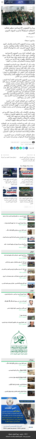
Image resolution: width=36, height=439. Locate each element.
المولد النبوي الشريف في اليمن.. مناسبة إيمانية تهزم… (15, 294)
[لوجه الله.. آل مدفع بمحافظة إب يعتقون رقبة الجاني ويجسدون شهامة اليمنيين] (31, 264)
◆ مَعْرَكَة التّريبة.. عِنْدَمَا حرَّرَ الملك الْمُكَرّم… (17, 384)
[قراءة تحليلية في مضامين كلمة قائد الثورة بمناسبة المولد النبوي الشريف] (10, 192)
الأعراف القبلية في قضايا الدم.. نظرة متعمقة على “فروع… (14, 276)
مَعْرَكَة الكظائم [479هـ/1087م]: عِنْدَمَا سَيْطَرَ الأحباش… (15, 391)
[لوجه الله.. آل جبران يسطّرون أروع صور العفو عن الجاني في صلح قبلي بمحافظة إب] (31, 271)
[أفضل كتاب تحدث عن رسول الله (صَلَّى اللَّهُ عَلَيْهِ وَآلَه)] (31, 303)
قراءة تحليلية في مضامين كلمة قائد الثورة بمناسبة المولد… (14, 237)
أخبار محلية (30, 168)
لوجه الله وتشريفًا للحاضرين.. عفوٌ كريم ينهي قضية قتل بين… (13, 283)
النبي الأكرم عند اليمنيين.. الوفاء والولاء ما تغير (16, 308)
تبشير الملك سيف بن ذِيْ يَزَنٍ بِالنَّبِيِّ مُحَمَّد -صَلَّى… (16, 230)
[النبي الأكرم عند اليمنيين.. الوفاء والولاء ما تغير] (31, 310)
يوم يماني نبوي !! (23, 315)
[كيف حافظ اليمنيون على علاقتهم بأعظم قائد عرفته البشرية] (31, 324)
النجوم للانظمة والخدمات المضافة (14, 436)
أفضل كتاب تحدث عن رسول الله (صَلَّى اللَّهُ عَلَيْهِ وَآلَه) (15, 301)
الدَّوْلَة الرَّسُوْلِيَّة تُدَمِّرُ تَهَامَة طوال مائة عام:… (17, 377)
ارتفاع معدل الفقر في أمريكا (8, 157)
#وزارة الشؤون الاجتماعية (29, 144)
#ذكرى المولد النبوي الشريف (26, 142)
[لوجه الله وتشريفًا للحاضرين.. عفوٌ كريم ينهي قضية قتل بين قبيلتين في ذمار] (31, 285)
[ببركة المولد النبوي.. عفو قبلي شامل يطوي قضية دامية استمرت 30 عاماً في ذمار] (31, 257)
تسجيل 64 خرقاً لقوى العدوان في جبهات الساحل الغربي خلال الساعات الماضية (27, 159)
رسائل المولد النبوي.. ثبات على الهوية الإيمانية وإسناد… (15, 223)
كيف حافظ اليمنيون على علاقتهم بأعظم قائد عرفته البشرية (14, 322)
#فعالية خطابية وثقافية (15, 142)
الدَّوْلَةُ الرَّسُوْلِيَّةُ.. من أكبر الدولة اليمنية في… (17, 370)
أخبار (15, 168)
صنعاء (22, 144)
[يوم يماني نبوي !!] (31, 317)
